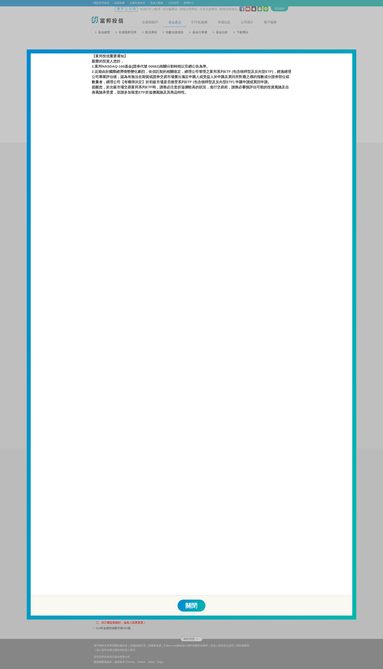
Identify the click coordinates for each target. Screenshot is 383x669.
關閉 (191, 605)
